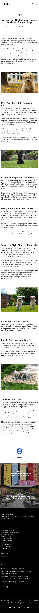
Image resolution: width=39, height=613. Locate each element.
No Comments (29, 27)
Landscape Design (7, 530)
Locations (4, 553)
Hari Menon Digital (26, 603)
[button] (37, 4)
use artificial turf (12, 224)
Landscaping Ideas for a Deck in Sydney (14, 576)
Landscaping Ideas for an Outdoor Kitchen (15, 579)
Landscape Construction (9, 532)
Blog (20, 16)
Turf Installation (6, 546)
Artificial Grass (6, 548)
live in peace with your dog (21, 59)
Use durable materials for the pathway (14, 119)
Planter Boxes (6, 536)
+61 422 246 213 (6, 518)
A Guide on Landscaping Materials (12, 569)
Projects (4, 557)
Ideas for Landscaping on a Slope (12, 582)
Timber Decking (6, 538)
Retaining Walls (6, 540)
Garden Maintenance (8, 534)
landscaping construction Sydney (12, 427)
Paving (3, 542)
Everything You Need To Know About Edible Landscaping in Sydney (16, 572)
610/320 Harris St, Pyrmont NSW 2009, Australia (17, 516)
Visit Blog (4, 587)
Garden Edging (6, 544)
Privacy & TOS (33, 601)
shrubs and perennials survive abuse (13, 254)
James (9, 27)
